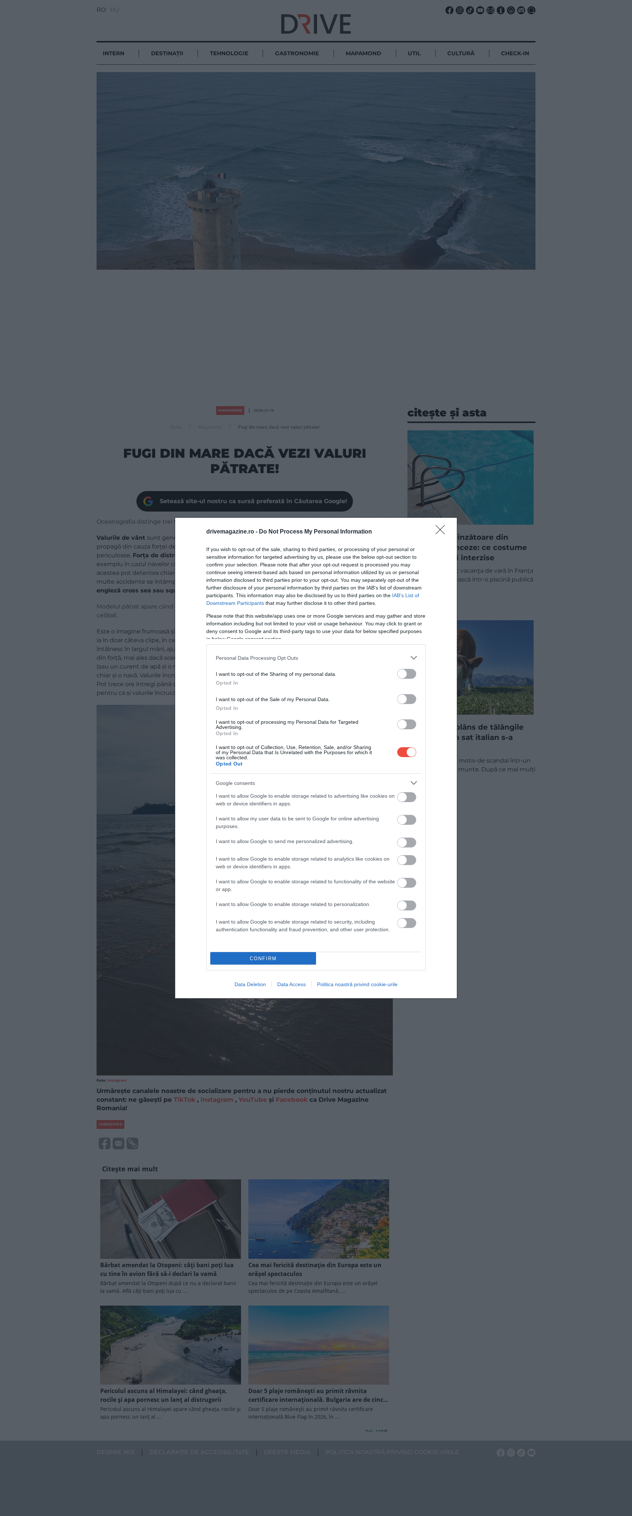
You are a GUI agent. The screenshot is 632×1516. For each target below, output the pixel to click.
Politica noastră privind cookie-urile (357, 984)
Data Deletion (250, 984)
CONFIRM (263, 958)
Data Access (291, 984)
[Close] (442, 532)
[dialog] (316, 758)
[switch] (406, 674)
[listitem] (316, 658)
